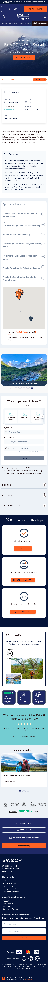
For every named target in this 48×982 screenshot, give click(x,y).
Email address (9, 437)
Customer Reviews (11, 891)
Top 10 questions (10, 886)
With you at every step (39, 701)
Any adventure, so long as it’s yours (8, 699)
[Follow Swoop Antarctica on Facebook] (24, 958)
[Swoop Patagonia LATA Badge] (33, 804)
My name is (8, 428)
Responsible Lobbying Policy (25, 968)
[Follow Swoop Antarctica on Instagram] (30, 958)
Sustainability (9, 903)
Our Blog (6, 906)
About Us (7, 901)
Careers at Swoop (10, 909)
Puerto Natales (21, 332)
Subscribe (24, 938)
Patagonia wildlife (10, 889)
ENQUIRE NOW (40, 79)
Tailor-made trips (10, 881)
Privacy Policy (17, 966)
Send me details (23, 58)
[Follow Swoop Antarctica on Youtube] (37, 958)
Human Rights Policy (37, 966)
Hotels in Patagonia (11, 883)
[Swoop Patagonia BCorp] (5, 804)
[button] (31, 319)
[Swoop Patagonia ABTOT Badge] (14, 804)
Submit (24, 458)
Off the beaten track (9, 23)
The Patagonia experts (23, 700)
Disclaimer (26, 966)
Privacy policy (29, 979)
